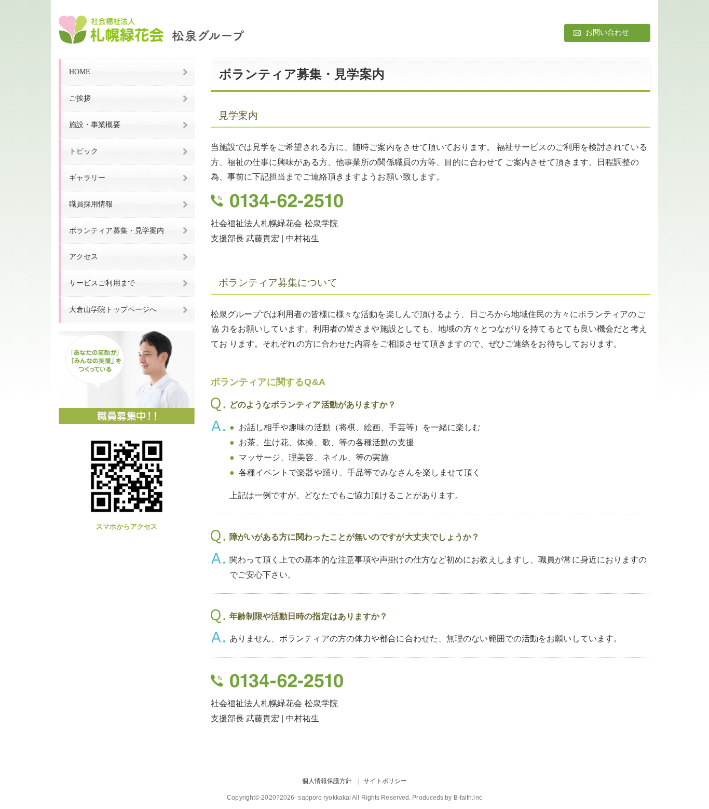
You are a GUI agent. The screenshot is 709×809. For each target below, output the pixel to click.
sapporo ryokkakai (324, 797)
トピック (83, 151)
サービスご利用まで (102, 283)
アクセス (83, 256)
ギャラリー (87, 177)
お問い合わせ (607, 32)
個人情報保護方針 (327, 781)
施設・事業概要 (94, 124)
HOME (79, 71)
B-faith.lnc (468, 797)
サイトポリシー (385, 781)
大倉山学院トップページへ (113, 309)
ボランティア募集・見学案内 (116, 230)
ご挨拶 (80, 98)
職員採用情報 (91, 204)
